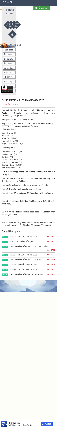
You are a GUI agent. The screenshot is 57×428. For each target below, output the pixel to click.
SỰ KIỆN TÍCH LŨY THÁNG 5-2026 (19, 255)
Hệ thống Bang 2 (9, 58)
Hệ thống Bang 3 (9, 54)
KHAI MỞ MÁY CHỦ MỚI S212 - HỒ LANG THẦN (25, 247)
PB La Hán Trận (9, 72)
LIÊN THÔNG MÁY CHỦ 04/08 (17, 242)
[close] (54, 424)
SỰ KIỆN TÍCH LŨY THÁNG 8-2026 (19, 237)
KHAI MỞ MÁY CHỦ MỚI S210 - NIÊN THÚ (22, 274)
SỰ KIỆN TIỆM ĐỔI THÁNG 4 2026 (19, 265)
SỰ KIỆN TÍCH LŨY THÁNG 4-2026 (19, 270)
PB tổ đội (9, 76)
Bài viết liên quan (11, 231)
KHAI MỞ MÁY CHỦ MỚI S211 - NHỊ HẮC (22, 260)
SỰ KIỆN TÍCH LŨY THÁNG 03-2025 (23, 100)
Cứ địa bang (9, 67)
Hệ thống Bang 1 (9, 63)
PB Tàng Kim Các (9, 81)
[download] (47, 424)
